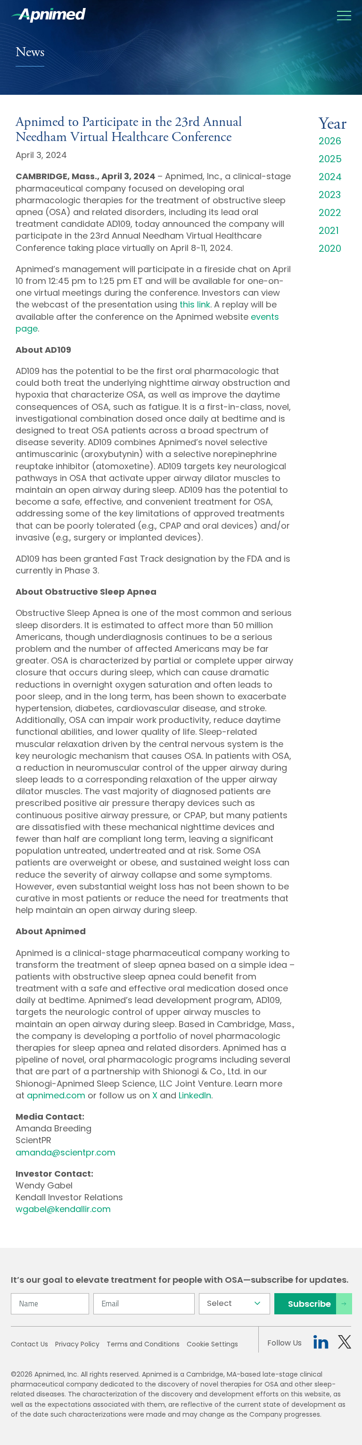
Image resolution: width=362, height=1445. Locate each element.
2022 (330, 212)
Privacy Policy (77, 1344)
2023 (330, 194)
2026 (330, 141)
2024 (330, 176)
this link (195, 304)
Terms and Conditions (143, 1344)
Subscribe (309, 1304)
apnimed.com (56, 1095)
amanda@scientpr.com (65, 1152)
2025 (330, 159)
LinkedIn (195, 1095)
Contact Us (29, 1344)
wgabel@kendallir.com (63, 1209)
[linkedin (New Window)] (320, 1343)
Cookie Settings (212, 1344)
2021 (329, 230)
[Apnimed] (48, 15)
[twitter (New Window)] (344, 1343)
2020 (330, 248)
